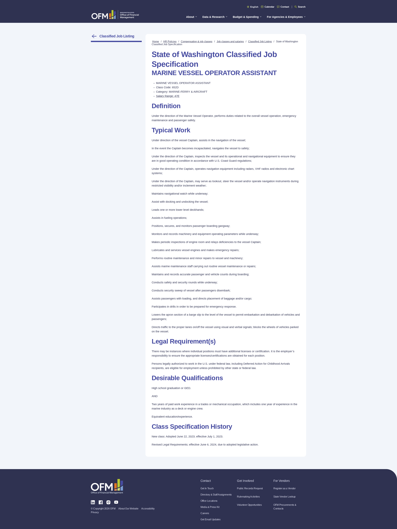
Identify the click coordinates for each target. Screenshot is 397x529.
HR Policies (169, 41)
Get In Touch (207, 488)
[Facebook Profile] (101, 502)
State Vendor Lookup (284, 496)
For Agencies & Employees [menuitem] (285, 16)
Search (302, 6)
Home (155, 41)
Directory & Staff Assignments (216, 494)
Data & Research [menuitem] (213, 16)
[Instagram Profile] (108, 502)
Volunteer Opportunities (249, 505)
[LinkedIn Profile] (93, 502)
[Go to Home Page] (115, 14)
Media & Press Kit (210, 507)
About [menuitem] (190, 16)
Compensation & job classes (196, 41)
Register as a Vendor (284, 488)
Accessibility (147, 508)
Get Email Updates (211, 519)
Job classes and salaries (230, 41)
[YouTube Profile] (116, 502)
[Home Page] (107, 486)
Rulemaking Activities (248, 496)
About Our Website (128, 508)
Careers (205, 513)
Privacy (95, 512)
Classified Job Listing (116, 36)
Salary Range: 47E (167, 96)
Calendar (269, 6)
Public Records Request (250, 488)
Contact (285, 6)
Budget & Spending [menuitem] (246, 16)
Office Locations (209, 501)
